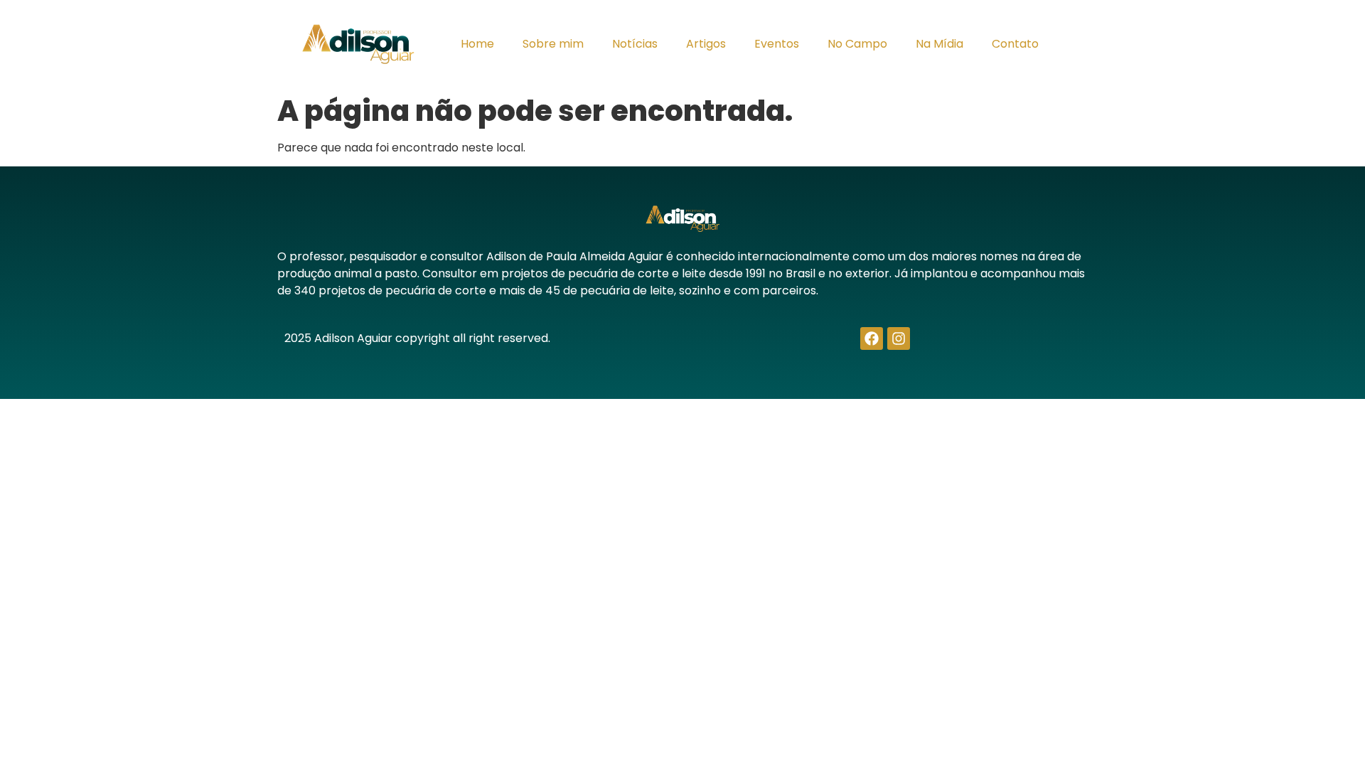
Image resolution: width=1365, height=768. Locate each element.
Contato (1015, 44)
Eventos (776, 44)
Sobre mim (553, 44)
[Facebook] (871, 338)
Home (477, 44)
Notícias (635, 44)
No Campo (857, 44)
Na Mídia (939, 44)
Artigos (706, 44)
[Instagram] (898, 338)
